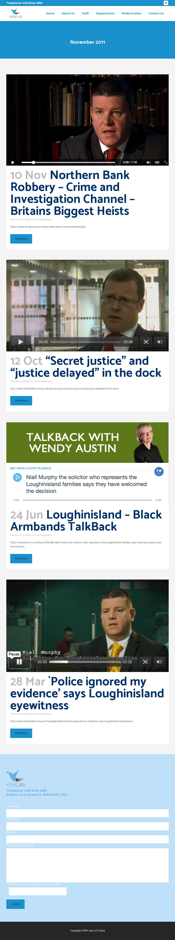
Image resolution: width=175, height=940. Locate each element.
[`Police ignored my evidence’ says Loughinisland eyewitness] (87, 626)
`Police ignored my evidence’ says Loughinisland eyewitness (87, 694)
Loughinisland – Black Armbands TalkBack (86, 521)
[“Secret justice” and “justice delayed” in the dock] (87, 305)
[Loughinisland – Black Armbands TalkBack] (87, 463)
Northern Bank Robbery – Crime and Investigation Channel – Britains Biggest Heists (72, 193)
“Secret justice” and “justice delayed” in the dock (85, 367)
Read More (21, 239)
